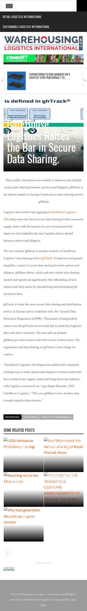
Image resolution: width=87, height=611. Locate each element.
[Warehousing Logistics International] (43, 43)
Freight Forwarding (56, 417)
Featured (30, 417)
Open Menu (9, 6)
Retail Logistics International (22, 16)
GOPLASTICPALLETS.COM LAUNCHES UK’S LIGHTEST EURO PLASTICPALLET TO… (49, 75)
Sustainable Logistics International (26, 26)
